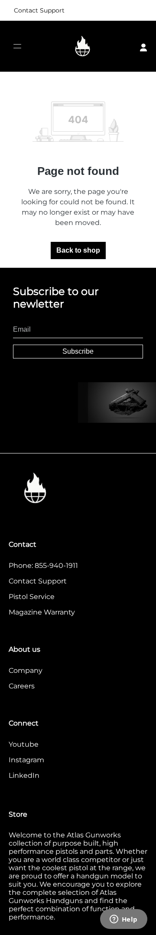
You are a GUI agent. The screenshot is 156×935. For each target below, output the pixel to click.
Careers (22, 686)
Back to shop (78, 250)
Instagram (26, 760)
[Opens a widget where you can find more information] (123, 920)
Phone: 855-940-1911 (43, 565)
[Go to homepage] (82, 46)
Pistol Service (32, 597)
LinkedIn (24, 775)
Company (25, 670)
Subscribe (78, 351)
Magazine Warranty (42, 612)
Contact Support (39, 10)
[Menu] (17, 46)
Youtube (24, 744)
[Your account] (143, 46)
